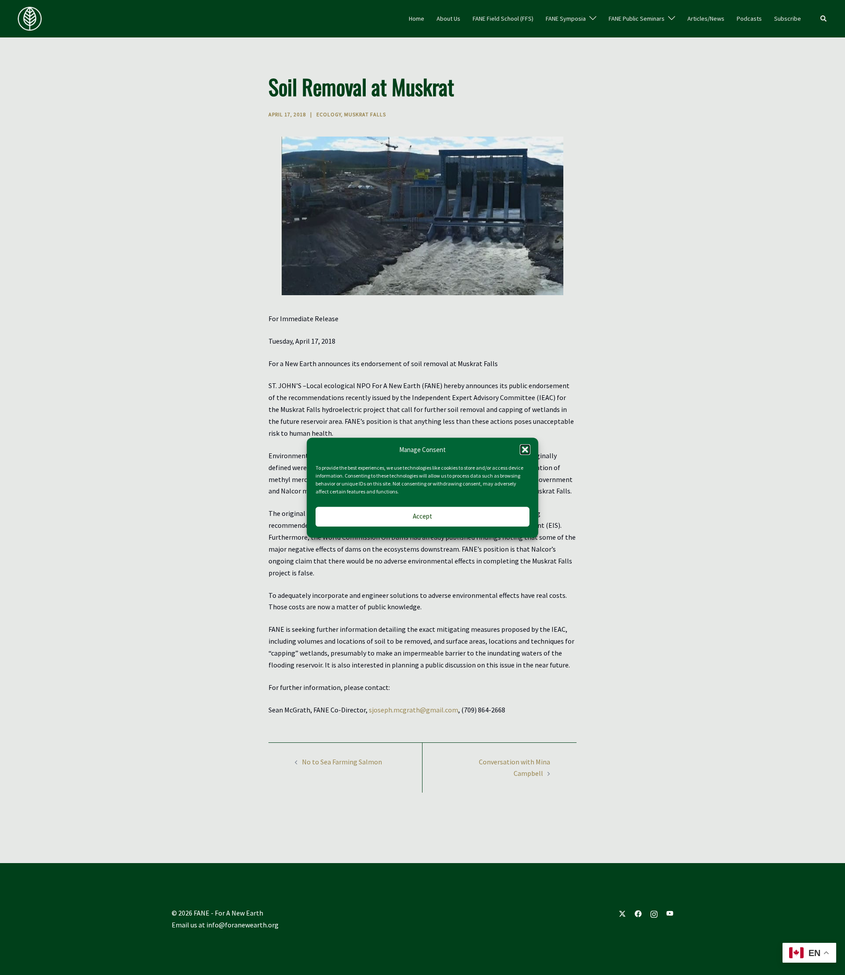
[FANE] (30, 17)
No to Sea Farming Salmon (342, 761)
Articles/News (705, 18)
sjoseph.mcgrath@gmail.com (413, 709)
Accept (422, 516)
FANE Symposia (566, 18)
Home (416, 18)
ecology (328, 114)
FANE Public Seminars (637, 18)
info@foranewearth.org (242, 924)
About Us (448, 18)
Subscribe (787, 18)
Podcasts (749, 18)
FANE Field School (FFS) (503, 18)
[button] (525, 449)
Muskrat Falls (365, 114)
